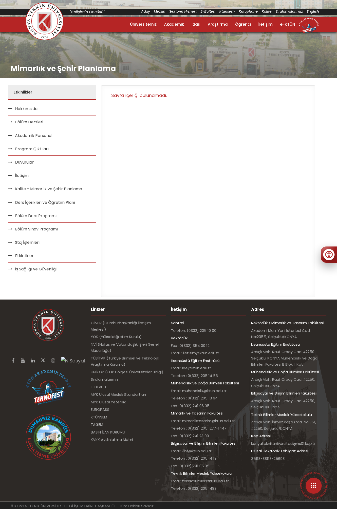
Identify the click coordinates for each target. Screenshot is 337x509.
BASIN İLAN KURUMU (108, 432)
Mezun (159, 11)
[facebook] (14, 360)
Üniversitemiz (143, 24)
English (313, 11)
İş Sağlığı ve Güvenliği (35, 269)
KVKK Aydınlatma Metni (112, 439)
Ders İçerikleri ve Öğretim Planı (45, 202)
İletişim (265, 24)
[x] (43, 360)
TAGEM (97, 424)
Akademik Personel (33, 135)
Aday (145, 11)
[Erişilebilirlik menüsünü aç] (329, 254)
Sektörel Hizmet (183, 11)
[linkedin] (33, 360)
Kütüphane (248, 11)
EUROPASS (100, 409)
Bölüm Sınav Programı (36, 229)
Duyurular (24, 162)
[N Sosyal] (73, 360)
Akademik (174, 24)
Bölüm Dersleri (29, 122)
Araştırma (218, 24)
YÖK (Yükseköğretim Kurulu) (116, 336)
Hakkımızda (26, 109)
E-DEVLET (99, 387)
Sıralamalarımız (289, 11)
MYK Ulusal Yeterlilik (108, 402)
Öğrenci (243, 24)
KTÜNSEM (99, 417)
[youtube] (23, 360)
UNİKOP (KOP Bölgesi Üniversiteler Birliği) (127, 372)
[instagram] (53, 360)
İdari (195, 24)
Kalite (267, 11)
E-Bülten (208, 11)
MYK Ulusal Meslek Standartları (118, 394)
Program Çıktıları (32, 149)
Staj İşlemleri (27, 242)
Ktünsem (227, 11)
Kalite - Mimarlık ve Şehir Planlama (48, 189)
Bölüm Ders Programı (35, 216)
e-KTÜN (287, 24)
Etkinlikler (24, 256)
